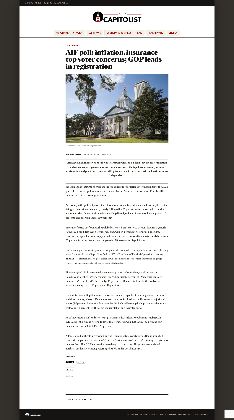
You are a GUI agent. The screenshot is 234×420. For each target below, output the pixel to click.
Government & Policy (69, 33)
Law (139, 33)
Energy (173, 33)
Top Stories (73, 46)
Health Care (155, 33)
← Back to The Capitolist (80, 399)
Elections (94, 33)
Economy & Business (119, 33)
